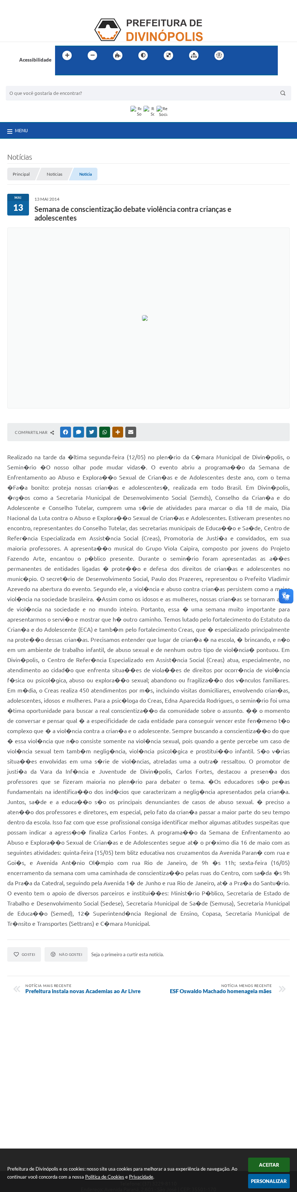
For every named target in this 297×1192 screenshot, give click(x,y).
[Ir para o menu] (255, 55)
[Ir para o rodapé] (78, 70)
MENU (21, 130)
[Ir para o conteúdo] (240, 55)
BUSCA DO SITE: (27, 82)
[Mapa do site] (194, 55)
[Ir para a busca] (62, 70)
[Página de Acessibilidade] (219, 55)
